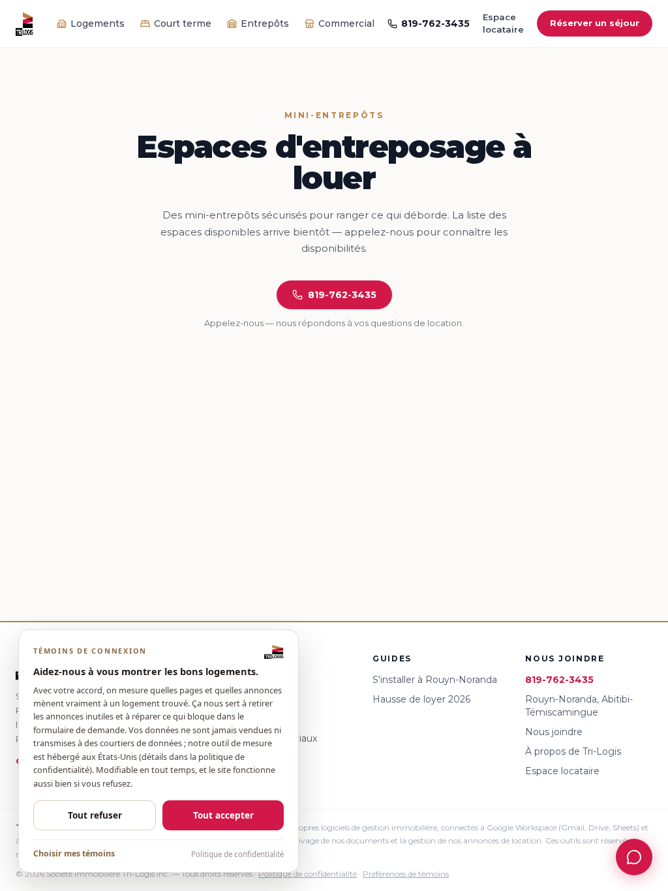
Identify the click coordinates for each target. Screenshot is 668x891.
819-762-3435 (435, 23)
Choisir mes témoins (74, 853)
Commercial (346, 23)
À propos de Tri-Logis (573, 751)
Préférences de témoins (406, 874)
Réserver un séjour (594, 23)
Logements (97, 23)
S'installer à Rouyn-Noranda (434, 680)
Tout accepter (223, 815)
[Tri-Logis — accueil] (24, 23)
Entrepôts (265, 23)
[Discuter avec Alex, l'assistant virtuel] (634, 857)
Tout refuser (95, 815)
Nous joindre (554, 732)
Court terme (182, 23)
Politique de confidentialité (237, 854)
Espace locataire (503, 23)
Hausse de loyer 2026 (421, 699)
